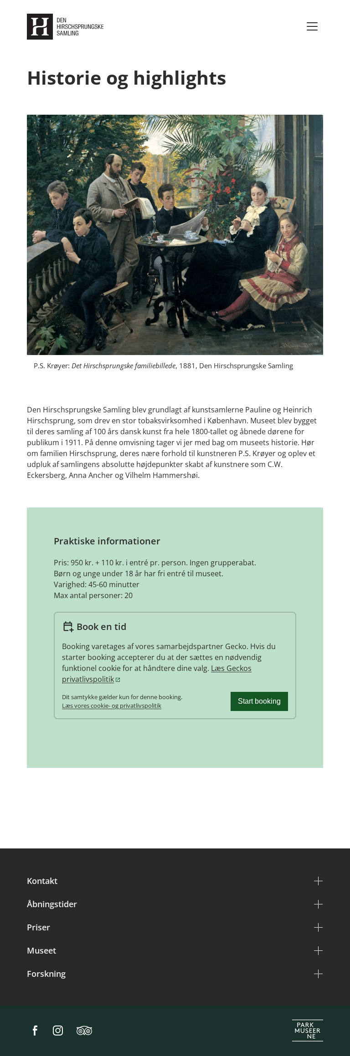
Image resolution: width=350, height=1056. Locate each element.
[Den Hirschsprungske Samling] (67, 27)
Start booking (259, 701)
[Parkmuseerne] (307, 1031)
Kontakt (42, 880)
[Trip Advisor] (84, 1031)
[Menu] (312, 26)
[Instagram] (58, 1031)
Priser (38, 927)
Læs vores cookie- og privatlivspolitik (111, 705)
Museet (41, 950)
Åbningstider (52, 904)
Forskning (46, 973)
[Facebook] (35, 1031)
